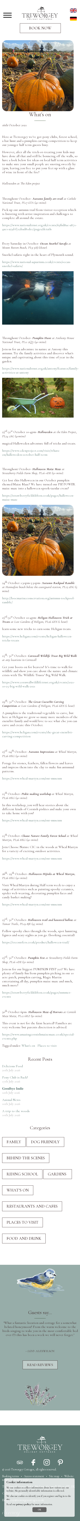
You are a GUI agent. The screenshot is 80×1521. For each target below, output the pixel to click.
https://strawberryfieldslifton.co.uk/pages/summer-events (36, 994)
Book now (40, 28)
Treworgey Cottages (22, 1469)
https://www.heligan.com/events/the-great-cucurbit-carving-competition (37, 734)
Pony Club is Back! (15, 1077)
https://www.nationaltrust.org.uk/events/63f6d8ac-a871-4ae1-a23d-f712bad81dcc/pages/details (39, 227)
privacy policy (23, 1504)
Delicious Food (12, 1066)
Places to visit (47, 1046)
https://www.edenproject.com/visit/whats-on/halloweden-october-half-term (31, 452)
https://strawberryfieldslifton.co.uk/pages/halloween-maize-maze (38, 497)
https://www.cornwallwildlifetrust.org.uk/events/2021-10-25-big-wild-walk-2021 (38, 684)
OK (39, 1509)
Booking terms (10, 1476)
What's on (28, 1046)
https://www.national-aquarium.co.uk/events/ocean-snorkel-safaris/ (36, 264)
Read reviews (40, 1365)
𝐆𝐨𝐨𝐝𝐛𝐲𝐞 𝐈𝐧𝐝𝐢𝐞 (12, 1088)
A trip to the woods (16, 1111)
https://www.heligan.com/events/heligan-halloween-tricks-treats (37, 638)
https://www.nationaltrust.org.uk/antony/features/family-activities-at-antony (40, 370)
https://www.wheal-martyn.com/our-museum (32, 778)
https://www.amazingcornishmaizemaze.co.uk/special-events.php (38, 1036)
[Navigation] (7, 16)
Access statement (34, 1476)
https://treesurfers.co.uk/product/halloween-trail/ (35, 942)
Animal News (11, 1100)
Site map (54, 1476)
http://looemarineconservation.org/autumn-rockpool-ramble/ (38, 600)
